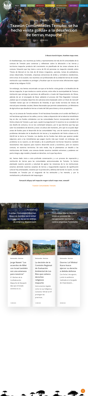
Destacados (34, 20)
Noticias (54, 20)
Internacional (45, 20)
